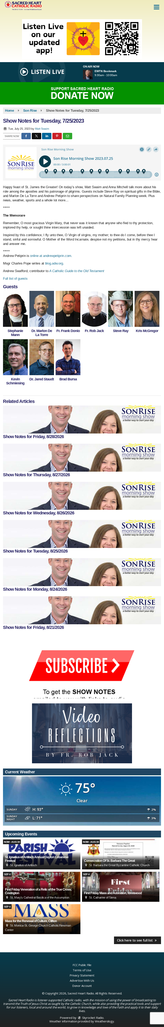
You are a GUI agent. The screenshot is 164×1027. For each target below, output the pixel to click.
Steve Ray (120, 331)
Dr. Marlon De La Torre (41, 333)
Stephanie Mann (15, 333)
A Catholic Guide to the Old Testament (76, 271)
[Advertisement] (82, 39)
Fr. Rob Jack (94, 331)
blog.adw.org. (54, 263)
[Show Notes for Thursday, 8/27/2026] (82, 458)
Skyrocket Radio (92, 1018)
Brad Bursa (68, 379)
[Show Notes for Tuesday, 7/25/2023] (15, 309)
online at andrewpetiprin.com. (50, 256)
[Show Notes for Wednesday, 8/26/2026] (82, 496)
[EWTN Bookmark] (92, 74)
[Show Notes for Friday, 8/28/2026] (82, 419)
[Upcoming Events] (120, 854)
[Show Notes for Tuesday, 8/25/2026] (82, 534)
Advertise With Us (82, 980)
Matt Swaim (42, 128)
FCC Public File (82, 965)
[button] (156, 7)
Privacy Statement (82, 975)
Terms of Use (82, 970)
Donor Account (82, 986)
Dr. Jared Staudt (41, 379)
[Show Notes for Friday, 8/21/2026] (82, 610)
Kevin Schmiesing (15, 381)
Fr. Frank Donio (68, 331)
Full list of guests (15, 278)
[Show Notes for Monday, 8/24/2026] (82, 572)
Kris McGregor (147, 331)
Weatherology (104, 1021)
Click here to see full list (135, 940)
